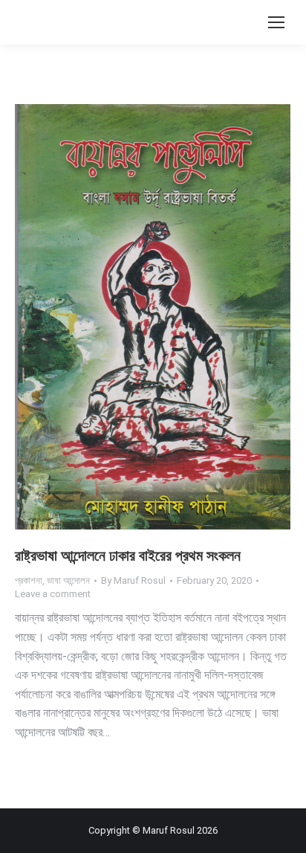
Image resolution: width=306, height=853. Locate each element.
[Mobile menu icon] (276, 22)
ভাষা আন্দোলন (68, 580)
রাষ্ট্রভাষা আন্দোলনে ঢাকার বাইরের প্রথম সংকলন (128, 555)
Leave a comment (53, 593)
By (133, 580)
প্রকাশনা (28, 580)
